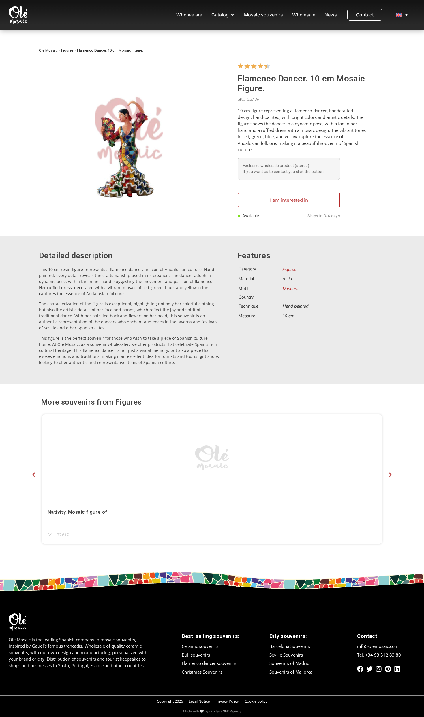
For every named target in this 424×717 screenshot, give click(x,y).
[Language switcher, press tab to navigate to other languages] (402, 14)
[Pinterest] (388, 669)
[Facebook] (360, 669)
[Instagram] (379, 669)
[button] (33, 475)
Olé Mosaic (48, 50)
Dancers (291, 288)
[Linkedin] (397, 669)
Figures (67, 50)
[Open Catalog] (232, 14)
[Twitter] (369, 669)
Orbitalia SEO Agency (225, 711)
